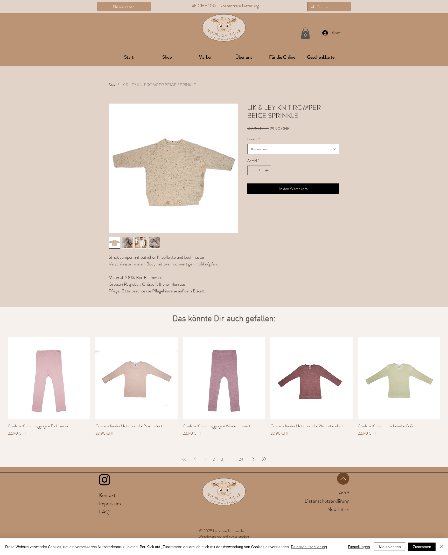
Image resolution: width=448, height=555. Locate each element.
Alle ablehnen (390, 546)
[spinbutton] (259, 170)
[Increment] (267, 170)
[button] (305, 33)
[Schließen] (442, 547)
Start (113, 85)
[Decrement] (251, 170)
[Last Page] (264, 459)
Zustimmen (422, 546)
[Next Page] (253, 459)
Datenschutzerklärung (309, 546)
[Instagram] (104, 479)
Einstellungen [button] (359, 546)
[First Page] (184, 459)
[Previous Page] (195, 459)
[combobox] (293, 149)
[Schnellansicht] (49, 378)
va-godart (241, 536)
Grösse (253, 139)
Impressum (110, 503)
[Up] (343, 478)
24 (241, 459)
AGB (344, 492)
